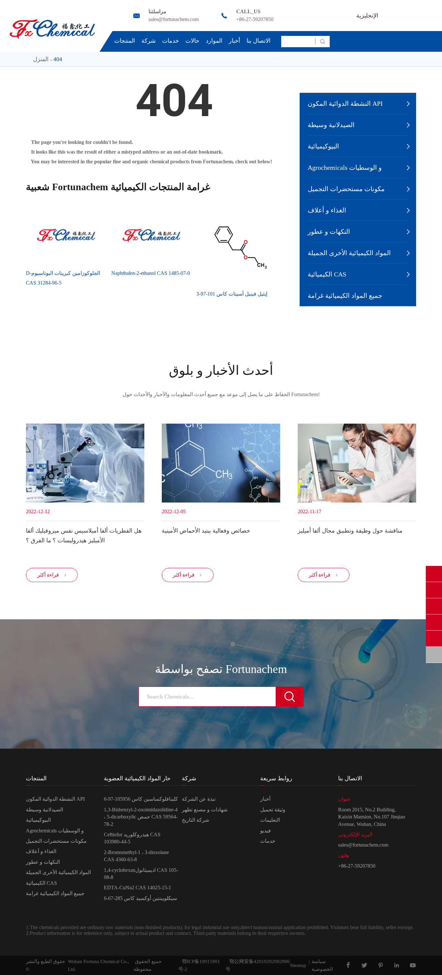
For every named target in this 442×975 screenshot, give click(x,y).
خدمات (170, 41)
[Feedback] (434, 655)
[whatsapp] (434, 606)
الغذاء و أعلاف (327, 210)
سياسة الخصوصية (322, 965)
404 (57, 59)
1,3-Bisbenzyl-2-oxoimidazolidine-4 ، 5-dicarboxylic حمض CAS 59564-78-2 (141, 817)
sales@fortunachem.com (174, 19)
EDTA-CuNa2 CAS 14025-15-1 (137, 887)
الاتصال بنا (259, 41)
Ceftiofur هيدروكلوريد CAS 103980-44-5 (132, 838)
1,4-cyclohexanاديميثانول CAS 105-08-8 (141, 873)
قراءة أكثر (52, 575)
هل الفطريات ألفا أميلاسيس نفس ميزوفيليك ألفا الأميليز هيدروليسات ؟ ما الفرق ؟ (84, 535)
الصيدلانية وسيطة (331, 124)
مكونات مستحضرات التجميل (346, 188)
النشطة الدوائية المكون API (345, 103)
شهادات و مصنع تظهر (204, 809)
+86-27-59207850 (254, 19)
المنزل (41, 59)
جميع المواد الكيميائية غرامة (345, 295)
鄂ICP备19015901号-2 (199, 965)
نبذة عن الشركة (198, 799)
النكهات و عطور (329, 231)
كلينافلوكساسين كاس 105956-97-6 (141, 799)
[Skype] (434, 574)
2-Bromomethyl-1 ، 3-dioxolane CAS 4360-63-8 (136, 856)
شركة (148, 41)
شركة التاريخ (195, 820)
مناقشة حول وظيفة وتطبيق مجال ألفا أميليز (350, 530)
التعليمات (270, 820)
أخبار (234, 41)
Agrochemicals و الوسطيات (345, 167)
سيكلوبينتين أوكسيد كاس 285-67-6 (140, 898)
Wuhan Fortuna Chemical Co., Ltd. (98, 965)
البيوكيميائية (323, 146)
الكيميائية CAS (327, 274)
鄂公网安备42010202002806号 (258, 965)
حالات (192, 41)
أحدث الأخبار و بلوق (221, 370)
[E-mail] (434, 590)
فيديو (265, 830)
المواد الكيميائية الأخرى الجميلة (349, 252)
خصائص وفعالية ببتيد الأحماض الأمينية (206, 530)
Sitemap (298, 965)
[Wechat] (434, 638)
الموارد (214, 41)
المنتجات (124, 41)
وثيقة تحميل (272, 809)
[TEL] (434, 622)
